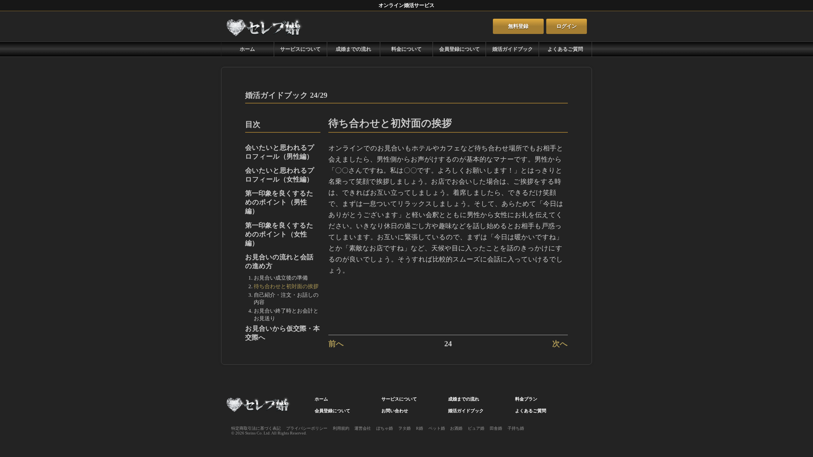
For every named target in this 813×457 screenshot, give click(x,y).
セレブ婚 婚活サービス (259, 405)
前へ (336, 343)
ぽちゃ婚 (384, 428)
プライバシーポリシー (306, 428)
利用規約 (341, 428)
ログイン (566, 26)
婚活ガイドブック (512, 49)
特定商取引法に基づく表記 (256, 428)
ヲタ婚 (404, 428)
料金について (406, 49)
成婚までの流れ (353, 49)
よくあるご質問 (565, 49)
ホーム (265, 26)
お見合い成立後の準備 (281, 278)
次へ (560, 343)
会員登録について (459, 49)
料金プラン (526, 398)
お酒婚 (456, 428)
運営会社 (362, 428)
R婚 (419, 428)
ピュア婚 (476, 428)
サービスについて (300, 49)
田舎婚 (496, 428)
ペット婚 (436, 428)
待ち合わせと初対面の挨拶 (286, 286)
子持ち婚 (515, 428)
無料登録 (518, 26)
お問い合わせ (394, 410)
